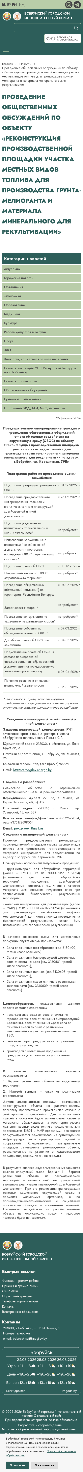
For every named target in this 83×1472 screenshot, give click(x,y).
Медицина (12, 314)
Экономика (12, 296)
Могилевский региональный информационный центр (40, 1429)
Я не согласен (44, 1465)
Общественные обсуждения (25, 390)
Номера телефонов (16, 1333)
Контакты (8, 1306)
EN (14, 4)
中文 (21, 4)
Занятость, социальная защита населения (36, 359)
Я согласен (17, 1465)
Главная (7, 64)
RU (4, 4)
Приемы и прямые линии (22, 399)
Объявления (13, 287)
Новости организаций (20, 381)
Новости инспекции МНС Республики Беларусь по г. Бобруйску (40, 370)
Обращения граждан (17, 1296)
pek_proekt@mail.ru (28, 828)
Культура (11, 323)
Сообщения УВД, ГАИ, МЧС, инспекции (34, 408)
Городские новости (18, 278)
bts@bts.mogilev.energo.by (32, 770)
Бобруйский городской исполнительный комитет (49, 15)
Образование (14, 305)
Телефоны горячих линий (20, 1301)
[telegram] (77, 4)
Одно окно (10, 1291)
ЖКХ (7, 350)
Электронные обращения (20, 1311)
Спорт (8, 341)
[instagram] (69, 4)
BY (9, 4)
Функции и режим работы (20, 1280)
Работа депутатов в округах (25, 332)
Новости (25, 64)
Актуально (12, 269)
